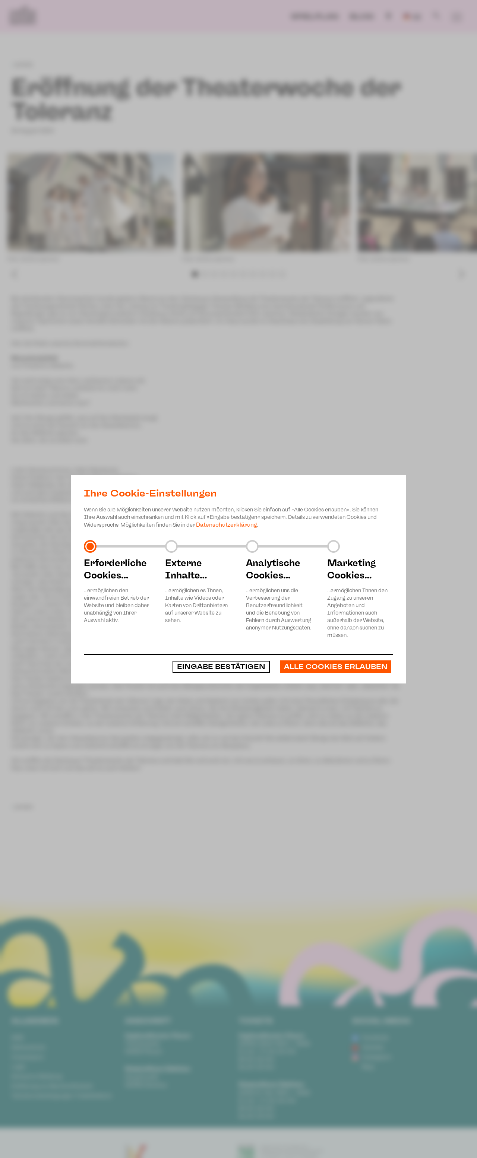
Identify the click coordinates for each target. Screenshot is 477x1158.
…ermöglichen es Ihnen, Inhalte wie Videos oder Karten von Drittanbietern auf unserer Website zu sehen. (196, 590)
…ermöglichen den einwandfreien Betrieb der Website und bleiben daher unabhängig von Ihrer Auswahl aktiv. (116, 590)
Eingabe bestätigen (221, 667)
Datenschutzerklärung (226, 524)
